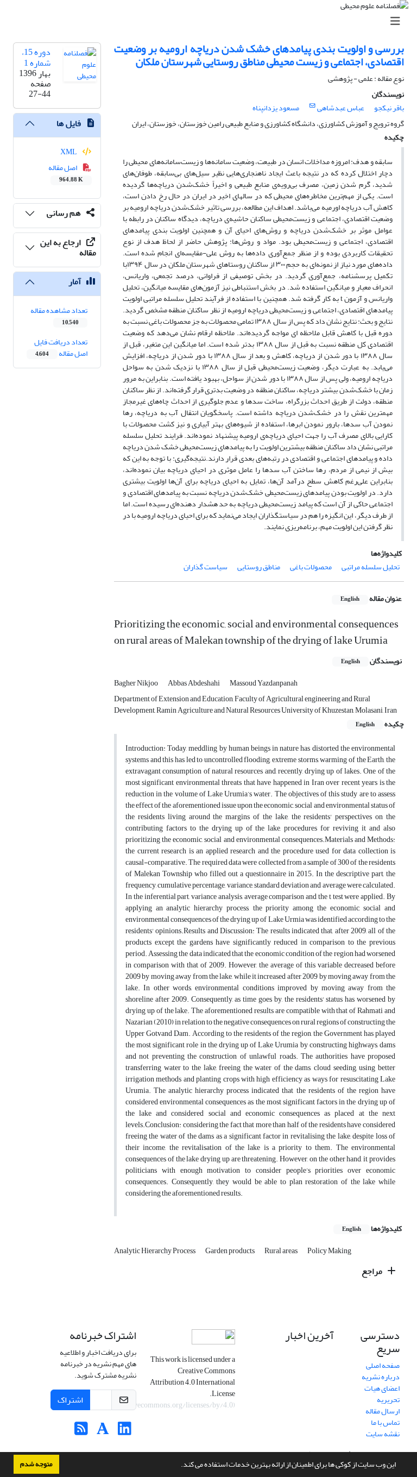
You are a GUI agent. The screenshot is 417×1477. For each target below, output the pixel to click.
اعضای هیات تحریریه (382, 1394)
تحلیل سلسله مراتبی (371, 567)
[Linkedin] (124, 1431)
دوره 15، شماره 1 (36, 57)
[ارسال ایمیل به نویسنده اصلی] (312, 105)
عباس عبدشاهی (340, 107)
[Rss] (81, 1431)
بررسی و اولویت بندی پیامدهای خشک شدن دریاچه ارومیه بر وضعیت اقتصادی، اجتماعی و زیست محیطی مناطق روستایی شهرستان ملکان (259, 55)
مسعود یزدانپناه (275, 107)
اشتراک (70, 1400)
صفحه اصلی (383, 1365)
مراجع (373, 1271)
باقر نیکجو (389, 107)
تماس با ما (385, 1422)
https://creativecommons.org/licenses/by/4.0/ (161, 1405)
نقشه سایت (383, 1433)
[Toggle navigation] (211, 21)
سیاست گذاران (206, 567)
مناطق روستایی (258, 567)
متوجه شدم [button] (36, 1463)
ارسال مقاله (382, 1411)
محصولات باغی (311, 567)
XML (69, 151)
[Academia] (103, 1431)
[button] (178, 1465)
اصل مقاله (66, 172)
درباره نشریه (381, 1376)
